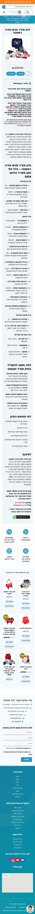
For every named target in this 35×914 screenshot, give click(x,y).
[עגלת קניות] (29, 12)
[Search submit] (3, 7)
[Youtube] (17, 860)
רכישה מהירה (11, 73)
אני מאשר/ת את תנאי (18, 748)
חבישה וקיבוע (12, 109)
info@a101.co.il (19, 505)
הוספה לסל (20, 73)
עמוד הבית (27, 16)
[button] (4, 12)
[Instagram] (12, 860)
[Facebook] (23, 860)
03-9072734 (20, 503)
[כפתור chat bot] (30, 909)
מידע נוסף (9, 679)
